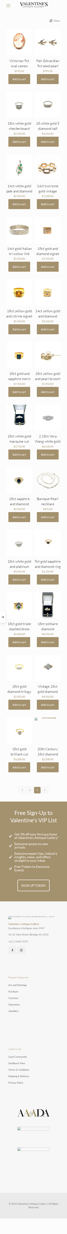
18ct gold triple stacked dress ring (19, 629)
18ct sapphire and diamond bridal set (19, 504)
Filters (57, 20)
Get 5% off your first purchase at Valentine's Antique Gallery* (36, 836)
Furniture (13, 991)
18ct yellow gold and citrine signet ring (19, 316)
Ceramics (13, 998)
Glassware (14, 1004)
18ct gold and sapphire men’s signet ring (19, 378)
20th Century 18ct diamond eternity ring (47, 754)
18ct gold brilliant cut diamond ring (19, 754)
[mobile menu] (8, 5)
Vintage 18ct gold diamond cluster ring (48, 691)
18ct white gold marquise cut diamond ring (19, 441)
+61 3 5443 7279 (18, 941)
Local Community (17, 1056)
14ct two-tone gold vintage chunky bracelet (48, 191)
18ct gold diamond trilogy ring (19, 691)
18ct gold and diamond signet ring (47, 253)
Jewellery (13, 1011)
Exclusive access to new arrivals (31, 845)
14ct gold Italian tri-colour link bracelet (19, 253)
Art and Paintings (17, 985)
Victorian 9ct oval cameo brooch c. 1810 (19, 66)
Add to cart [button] (19, 79)
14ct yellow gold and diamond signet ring (47, 316)
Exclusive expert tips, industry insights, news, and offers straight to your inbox (35, 856)
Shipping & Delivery (18, 1076)
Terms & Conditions (18, 1069)
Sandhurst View (16, 1063)
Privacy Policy (15, 1082)
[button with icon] (12, 950)
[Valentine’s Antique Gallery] (33, 4)
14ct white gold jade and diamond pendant (19, 191)
